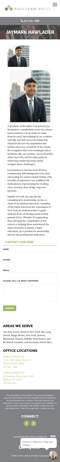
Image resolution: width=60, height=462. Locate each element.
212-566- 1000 (31, 20)
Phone (7, 260)
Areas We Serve (18, 326)
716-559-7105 (9, 383)
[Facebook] (26, 423)
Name (6, 249)
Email (7, 270)
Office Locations (20, 351)
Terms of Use (18, 456)
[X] (33, 423)
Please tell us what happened (21, 281)
